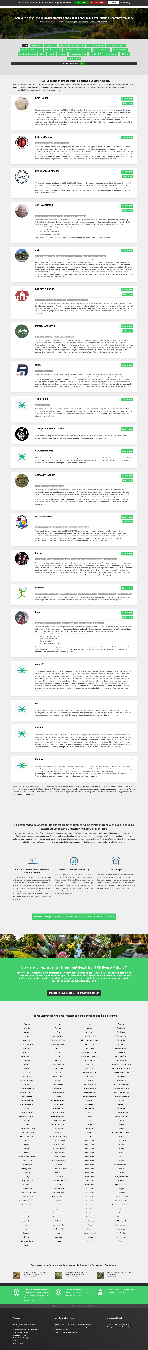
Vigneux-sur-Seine (121, 1185)
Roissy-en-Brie (121, 1036)
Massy (58, 1233)
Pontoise (90, 1237)
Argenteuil (26, 1040)
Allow (82, 63)
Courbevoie (27, 1209)
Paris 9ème (90, 1217)
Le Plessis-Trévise (58, 1157)
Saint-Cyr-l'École (121, 1056)
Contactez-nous (18, 1343)
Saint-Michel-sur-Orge (121, 1088)
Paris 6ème (90, 1205)
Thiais (121, 1153)
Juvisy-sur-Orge (58, 1112)
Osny (90, 1120)
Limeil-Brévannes (58, 1197)
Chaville (27, 1148)
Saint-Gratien (121, 1076)
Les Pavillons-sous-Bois (58, 1181)
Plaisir (90, 1225)
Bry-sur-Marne (27, 1112)
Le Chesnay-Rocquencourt (58, 1136)
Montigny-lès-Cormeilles (89, 1056)
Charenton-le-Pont (26, 1136)
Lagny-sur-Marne (58, 1124)
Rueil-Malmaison (121, 1048)
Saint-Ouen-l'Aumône (121, 1092)
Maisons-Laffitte (58, 1217)
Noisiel (89, 1100)
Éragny (26, 1245)
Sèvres (121, 1128)
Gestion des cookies (19, 1335)
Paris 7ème (90, 1209)
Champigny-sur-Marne (27, 1128)
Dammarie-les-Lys (27, 1217)
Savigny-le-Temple (121, 1112)
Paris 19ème (89, 1177)
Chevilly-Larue (27, 1161)
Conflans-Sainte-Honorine (27, 1193)
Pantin (89, 1132)
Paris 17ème (89, 1169)
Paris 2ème (90, 1189)
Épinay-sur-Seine (27, 1241)
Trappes (121, 1161)
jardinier (42, 54)
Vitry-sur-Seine (121, 1237)
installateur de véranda (27, 54)
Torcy (121, 1157)
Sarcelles (121, 1104)
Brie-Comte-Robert (27, 1104)
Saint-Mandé (121, 1080)
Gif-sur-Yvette (58, 1076)
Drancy (26, 1225)
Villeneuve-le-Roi (121, 1201)
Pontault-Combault (89, 1233)
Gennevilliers (58, 1068)
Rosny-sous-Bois (121, 1044)
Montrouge (90, 1068)
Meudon (90, 1028)
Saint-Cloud (121, 1052)
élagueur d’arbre (50, 46)
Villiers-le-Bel (121, 1221)
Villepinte (121, 1213)
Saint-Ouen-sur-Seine (121, 1096)
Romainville (121, 1040)
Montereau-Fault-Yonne (89, 1040)
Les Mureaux (58, 1177)
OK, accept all (81, 3)
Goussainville (58, 1084)
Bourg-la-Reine (27, 1096)
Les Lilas (58, 1173)
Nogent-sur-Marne (89, 1096)
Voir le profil (128, 99)
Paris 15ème (89, 1161)
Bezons (27, 1068)
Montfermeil (89, 1044)
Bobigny (27, 1072)
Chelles (26, 1153)
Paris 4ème (90, 1197)
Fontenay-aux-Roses (58, 1040)
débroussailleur (36, 46)
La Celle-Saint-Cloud (58, 1116)
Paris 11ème (89, 1144)
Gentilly (58, 1072)
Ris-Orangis (121, 1032)
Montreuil (89, 1064)
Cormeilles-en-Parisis (26, 1201)
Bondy (27, 1084)
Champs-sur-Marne (27, 1132)
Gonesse (58, 1080)
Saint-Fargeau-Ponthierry (121, 1068)
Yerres (121, 1241)
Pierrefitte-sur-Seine (90, 1221)
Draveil (27, 1229)
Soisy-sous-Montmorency (121, 1132)
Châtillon (27, 1140)
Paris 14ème (89, 1157)
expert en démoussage (96, 46)
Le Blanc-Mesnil (58, 1128)
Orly (89, 1112)
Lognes (58, 1205)
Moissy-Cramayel (90, 1036)
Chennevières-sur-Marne (27, 1157)
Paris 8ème (90, 1213)
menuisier (51, 54)
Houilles (58, 1096)
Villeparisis (121, 1209)
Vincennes (121, 1229)
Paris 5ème (90, 1201)
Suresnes (121, 1144)
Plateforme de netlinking (20, 1338)
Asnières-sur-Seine (27, 1044)
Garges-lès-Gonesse (58, 1064)
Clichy (27, 1177)
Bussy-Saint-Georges (26, 1116)
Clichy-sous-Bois (27, 1181)
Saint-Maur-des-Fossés (121, 1084)
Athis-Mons (27, 1048)
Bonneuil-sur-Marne (27, 1088)
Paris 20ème (89, 1185)
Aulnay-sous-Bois (27, 1056)
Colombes (26, 1185)
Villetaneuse (121, 1217)
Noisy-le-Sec (89, 1108)
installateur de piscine (101, 50)
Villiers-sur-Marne (121, 1225)
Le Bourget (58, 1132)
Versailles (121, 1181)
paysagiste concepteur (78, 54)
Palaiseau (89, 1128)
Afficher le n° (128, 103)
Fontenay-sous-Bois (58, 1044)
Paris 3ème (90, 1193)
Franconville (58, 1048)
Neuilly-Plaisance (90, 1084)
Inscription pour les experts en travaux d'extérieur (74, 993)
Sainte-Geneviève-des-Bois (121, 1064)
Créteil (27, 1213)
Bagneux (27, 1060)
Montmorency (90, 1060)
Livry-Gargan (58, 1201)
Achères (27, 1024)
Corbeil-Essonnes (27, 1197)
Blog (14, 1340)
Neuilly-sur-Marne (90, 1088)
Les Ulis (58, 1185)
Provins (89, 1241)
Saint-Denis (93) (121, 1060)
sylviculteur (125, 54)
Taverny (121, 1148)
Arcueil (26, 1036)
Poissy (89, 1229)
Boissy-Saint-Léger (27, 1080)
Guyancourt (58, 1088)
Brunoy (26, 1108)
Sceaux (121, 1120)
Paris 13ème (89, 1153)
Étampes (58, 1028)
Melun (90, 1024)
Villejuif (121, 1189)
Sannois (121, 1100)
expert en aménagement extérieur (72, 46)
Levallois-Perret (58, 1189)
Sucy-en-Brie (121, 1140)
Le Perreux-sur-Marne (58, 1148)
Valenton (121, 1169)
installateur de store (120, 50)
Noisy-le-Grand (90, 1104)
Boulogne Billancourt (27, 1092)
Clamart (27, 1173)
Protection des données (20, 1332)
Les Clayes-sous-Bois (58, 1169)
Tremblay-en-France (121, 1165)
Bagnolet (27, 1064)
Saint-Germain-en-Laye (121, 1072)
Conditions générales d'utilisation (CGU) (25, 1329)
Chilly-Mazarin (27, 1165)
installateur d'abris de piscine (31, 50)
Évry (58, 1032)
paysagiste (62, 54)
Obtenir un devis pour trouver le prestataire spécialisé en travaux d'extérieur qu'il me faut (74, 916)
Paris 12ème (89, 1148)
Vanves (121, 1173)
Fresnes (58, 1052)
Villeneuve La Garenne (121, 1197)
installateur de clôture (53, 50)
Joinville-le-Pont (58, 1108)
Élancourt (27, 1237)
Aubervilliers (27, 1052)
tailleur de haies (74, 58)
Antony (26, 1032)
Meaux (58, 1241)
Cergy (27, 1124)
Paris (90, 1136)
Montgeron (90, 1048)
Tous (25, 46)
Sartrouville (121, 1108)
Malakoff (58, 1221)
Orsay (90, 1116)
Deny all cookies (98, 3)
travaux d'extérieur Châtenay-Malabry (66, 1332)
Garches (58, 1060)
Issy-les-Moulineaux (58, 1100)
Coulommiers (27, 1205)
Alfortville (27, 1028)
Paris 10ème (89, 1140)
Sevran (121, 1124)
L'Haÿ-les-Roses (58, 1193)
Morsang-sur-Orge (89, 1072)
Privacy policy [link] (125, 3)
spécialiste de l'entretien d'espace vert (103, 54)
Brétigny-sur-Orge (27, 1100)
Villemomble (121, 1193)
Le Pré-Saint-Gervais (58, 1161)
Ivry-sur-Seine (58, 1104)
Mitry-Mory (90, 1032)
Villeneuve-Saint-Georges (121, 1205)
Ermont (58, 1024)
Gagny (58, 1056)
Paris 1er (90, 1181)
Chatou (26, 1144)
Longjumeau (58, 1209)
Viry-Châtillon (121, 1233)
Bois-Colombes (27, 1076)
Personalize (113, 3)
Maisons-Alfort (58, 1213)
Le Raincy (58, 1165)
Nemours (90, 1080)
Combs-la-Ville (27, 1189)
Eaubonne (26, 1233)
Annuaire (15, 1324)
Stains (121, 1136)
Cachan (27, 1120)
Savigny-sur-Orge (121, 1116)
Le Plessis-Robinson (58, 1153)
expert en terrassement (115, 46)
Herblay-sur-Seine (58, 1092)
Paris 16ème (89, 1165)
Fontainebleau (58, 1036)
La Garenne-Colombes (58, 1120)
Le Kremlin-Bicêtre (58, 1140)
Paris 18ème (89, 1173)
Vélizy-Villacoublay (121, 1177)
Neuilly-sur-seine (90, 1092)
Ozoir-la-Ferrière (89, 1124)
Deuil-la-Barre (27, 1221)
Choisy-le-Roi (26, 1169)
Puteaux (121, 1024)
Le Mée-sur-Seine (58, 1144)
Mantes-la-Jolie (58, 1225)
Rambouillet (121, 1028)
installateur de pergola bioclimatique (77, 50)
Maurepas (58, 1237)
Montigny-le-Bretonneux (89, 1052)
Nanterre (90, 1076)
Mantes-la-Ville (58, 1229)
